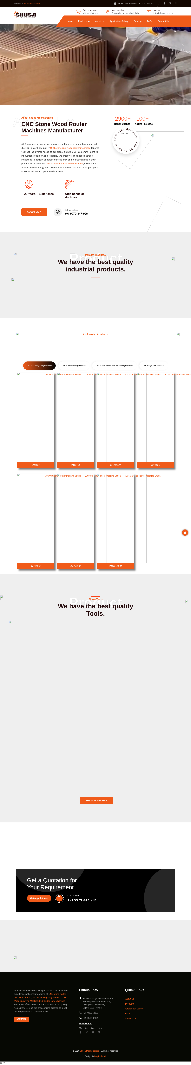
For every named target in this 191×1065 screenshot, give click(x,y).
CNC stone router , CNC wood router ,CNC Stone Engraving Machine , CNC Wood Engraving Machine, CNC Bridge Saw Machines (40, 997)
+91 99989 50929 (90, 1013)
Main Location (118, 10)
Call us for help (71, 210)
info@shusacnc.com (163, 13)
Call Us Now (73, 895)
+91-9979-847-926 (90, 13)
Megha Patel (100, 1056)
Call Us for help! (90, 10)
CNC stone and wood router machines (70, 148)
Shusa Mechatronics (32, 4)
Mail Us (157, 10)
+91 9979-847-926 (76, 213)
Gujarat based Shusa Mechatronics (64, 163)
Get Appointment (39, 898)
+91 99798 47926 (90, 1018)
